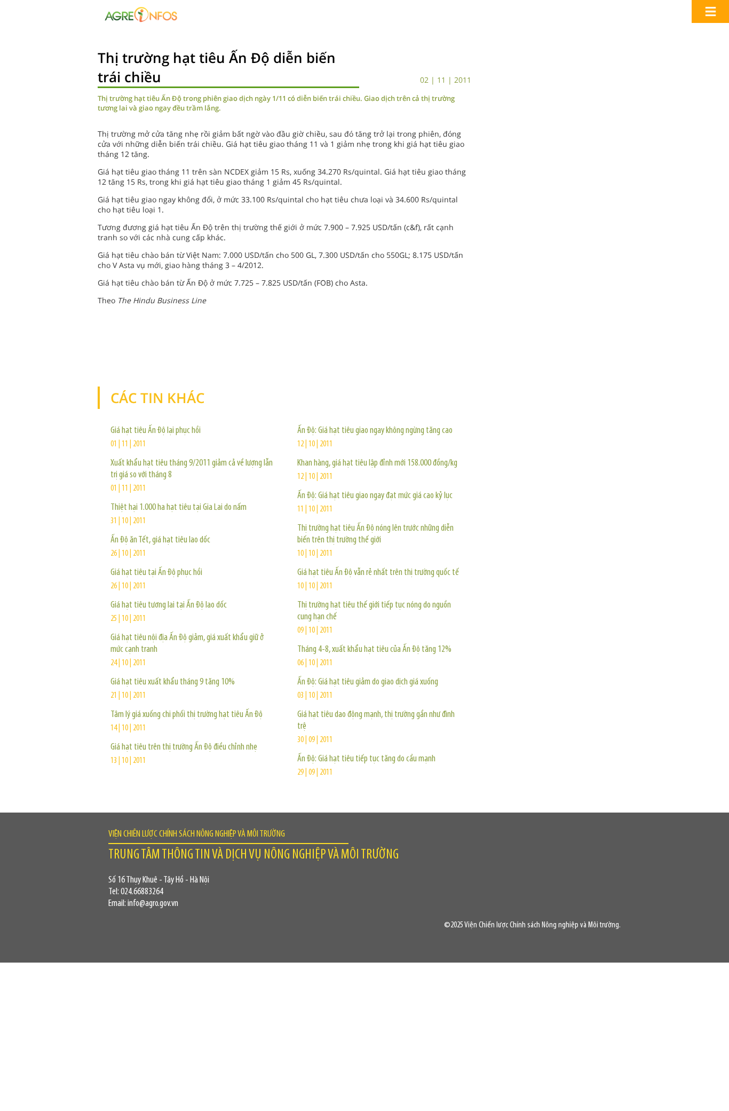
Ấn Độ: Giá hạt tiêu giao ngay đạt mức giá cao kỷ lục (375, 496)
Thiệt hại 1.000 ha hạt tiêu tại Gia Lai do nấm (178, 508)
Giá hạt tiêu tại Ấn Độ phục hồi (156, 573)
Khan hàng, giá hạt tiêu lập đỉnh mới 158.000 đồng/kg (377, 463)
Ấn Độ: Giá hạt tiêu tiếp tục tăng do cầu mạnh (366, 759)
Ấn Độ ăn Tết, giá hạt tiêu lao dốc (160, 540)
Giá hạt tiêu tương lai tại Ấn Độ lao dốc (168, 605)
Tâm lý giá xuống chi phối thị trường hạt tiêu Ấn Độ (186, 715)
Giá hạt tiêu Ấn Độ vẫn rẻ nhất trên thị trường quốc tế (378, 573)
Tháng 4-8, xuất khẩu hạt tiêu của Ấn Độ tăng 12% (374, 650)
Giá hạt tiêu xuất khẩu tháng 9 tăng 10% (172, 682)
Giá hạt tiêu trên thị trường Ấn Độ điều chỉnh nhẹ (183, 747)
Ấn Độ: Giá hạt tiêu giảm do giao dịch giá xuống (367, 682)
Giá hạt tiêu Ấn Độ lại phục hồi (155, 431)
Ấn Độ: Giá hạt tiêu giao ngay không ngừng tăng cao (375, 431)
